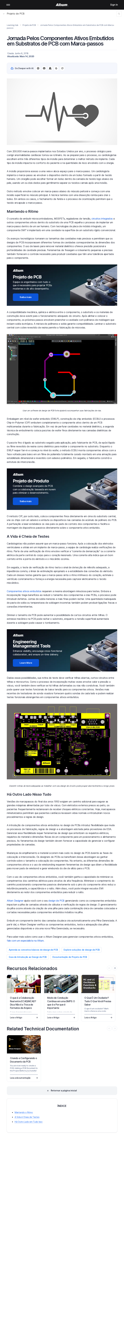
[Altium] (62, 4)
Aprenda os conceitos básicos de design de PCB (33, 949)
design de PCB (56, 900)
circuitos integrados (102, 218)
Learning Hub (12, 25)
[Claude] (50, 68)
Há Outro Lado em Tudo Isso (28, 1121)
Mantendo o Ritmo (24, 1112)
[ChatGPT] (38, 68)
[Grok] (62, 68)
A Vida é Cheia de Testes (27, 1117)
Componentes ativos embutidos (24, 591)
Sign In (114, 4)
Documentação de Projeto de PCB (69, 957)
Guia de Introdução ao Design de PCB (28, 957)
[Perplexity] (44, 68)
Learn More (26, 662)
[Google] (56, 68)
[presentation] (114, 968)
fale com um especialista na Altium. (25, 940)
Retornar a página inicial (64, 1090)
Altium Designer (15, 900)
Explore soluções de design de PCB (82, 949)
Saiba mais (26, 297)
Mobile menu (8, 5)
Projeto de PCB (15, 13)
